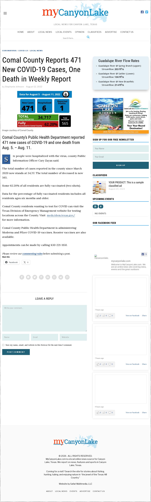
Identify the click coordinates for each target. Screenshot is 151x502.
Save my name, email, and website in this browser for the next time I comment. (39, 344)
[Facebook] (142, 12)
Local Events (64, 32)
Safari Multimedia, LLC (81, 484)
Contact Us (126, 32)
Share (144, 316)
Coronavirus (9, 51)
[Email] (67, 277)
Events (73, 491)
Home (20, 32)
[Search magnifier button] (88, 37)
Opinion (79, 32)
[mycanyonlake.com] (101, 256)
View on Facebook (133, 316)
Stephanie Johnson (14, 86)
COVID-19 (23, 51)
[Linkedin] (47, 277)
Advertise (111, 32)
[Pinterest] (41, 277)
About (31, 32)
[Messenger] (28, 277)
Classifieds (94, 32)
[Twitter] (147, 12)
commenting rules (32, 253)
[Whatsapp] (54, 277)
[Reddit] (60, 277)
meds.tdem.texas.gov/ (61, 215)
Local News (45, 32)
